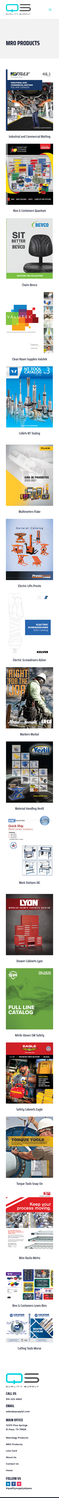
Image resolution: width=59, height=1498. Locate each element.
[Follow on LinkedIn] (8, 1484)
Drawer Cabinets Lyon (29, 961)
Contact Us (12, 1463)
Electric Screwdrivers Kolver (29, 660)
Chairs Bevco (29, 285)
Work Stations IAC (29, 882)
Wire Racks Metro (29, 1258)
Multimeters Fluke (29, 511)
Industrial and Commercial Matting (29, 136)
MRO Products (14, 1444)
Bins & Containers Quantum (29, 210)
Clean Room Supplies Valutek (29, 359)
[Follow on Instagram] (19, 1484)
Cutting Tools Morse (29, 1348)
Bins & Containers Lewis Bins (29, 1305)
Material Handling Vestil (29, 808)
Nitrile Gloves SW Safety (29, 1035)
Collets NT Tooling (29, 433)
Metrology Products (17, 1437)
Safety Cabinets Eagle (29, 1109)
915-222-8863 (14, 1399)
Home (9, 1470)
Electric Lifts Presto (29, 586)
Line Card (11, 1450)
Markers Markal (29, 734)
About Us (11, 1457)
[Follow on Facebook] (13, 1484)
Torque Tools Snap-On (29, 1183)
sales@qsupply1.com (18, 1411)
